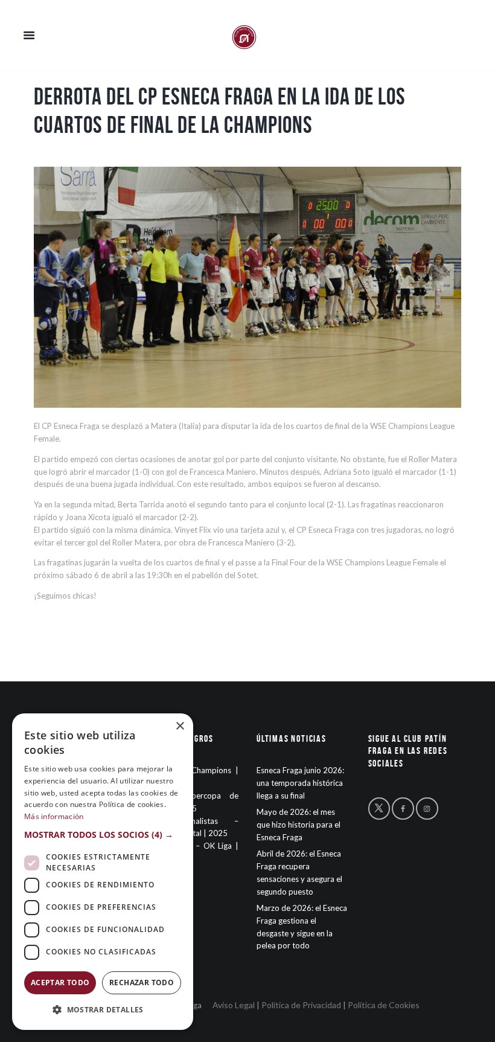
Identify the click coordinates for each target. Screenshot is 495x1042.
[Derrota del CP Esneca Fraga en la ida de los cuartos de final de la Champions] (247, 287)
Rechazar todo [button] (141, 982)
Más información (54, 816)
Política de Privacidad (301, 1005)
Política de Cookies (384, 1005)
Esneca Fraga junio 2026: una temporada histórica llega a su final (300, 782)
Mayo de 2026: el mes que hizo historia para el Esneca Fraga (298, 824)
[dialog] (102, 871)
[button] (102, 835)
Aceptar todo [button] (60, 982)
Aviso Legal (233, 1005)
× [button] (179, 726)
